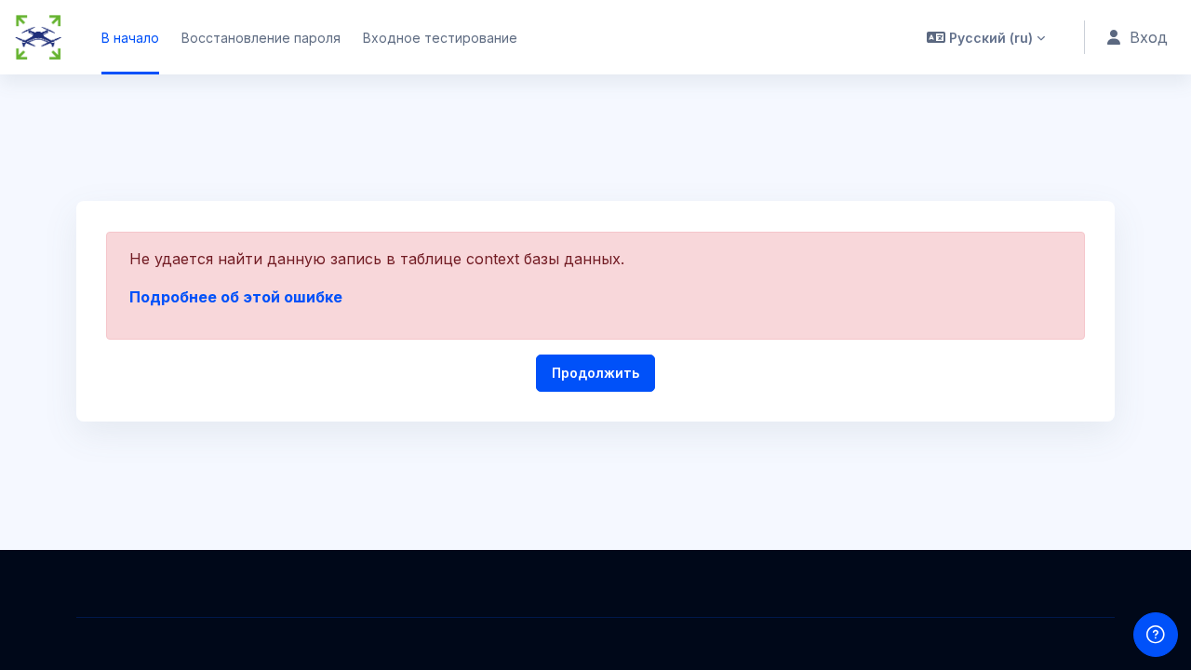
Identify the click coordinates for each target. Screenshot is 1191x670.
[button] (986, 37)
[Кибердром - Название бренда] (38, 37)
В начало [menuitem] (130, 38)
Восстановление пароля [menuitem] (261, 38)
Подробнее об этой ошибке (235, 297)
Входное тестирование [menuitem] (440, 38)
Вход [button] (1149, 37)
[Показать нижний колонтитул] (1155, 634)
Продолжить (595, 373)
